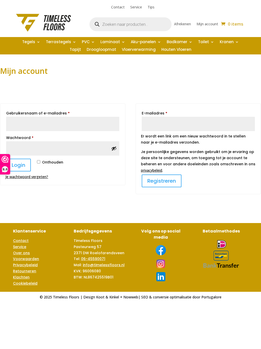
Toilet (203, 42)
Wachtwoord (26, 137)
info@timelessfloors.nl (104, 264)
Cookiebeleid (25, 283)
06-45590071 (93, 258)
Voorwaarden (26, 258)
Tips (151, 7)
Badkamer (177, 42)
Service (136, 7)
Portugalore (211, 297)
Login (18, 165)
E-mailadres (161, 113)
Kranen (227, 42)
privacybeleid (151, 170)
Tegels (28, 42)
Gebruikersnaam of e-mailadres (44, 113)
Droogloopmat (101, 50)
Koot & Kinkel (107, 297)
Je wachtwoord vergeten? (26, 176)
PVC (86, 42)
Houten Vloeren (176, 50)
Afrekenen (182, 24)
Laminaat (110, 42)
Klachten (21, 277)
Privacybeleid (25, 264)
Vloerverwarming (139, 50)
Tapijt (75, 50)
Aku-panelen (143, 42)
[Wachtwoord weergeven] (114, 148)
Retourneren (24, 271)
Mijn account (207, 24)
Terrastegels (58, 42)
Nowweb (130, 297)
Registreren (161, 180)
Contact (118, 7)
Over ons (21, 252)
